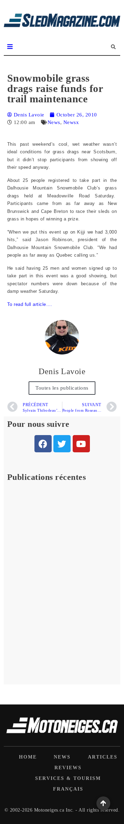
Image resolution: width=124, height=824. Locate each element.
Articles (102, 757)
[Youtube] (81, 443)
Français (68, 789)
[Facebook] (43, 443)
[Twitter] (62, 443)
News (54, 122)
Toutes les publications (62, 388)
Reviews (68, 767)
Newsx (71, 122)
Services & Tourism (68, 778)
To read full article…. (29, 304)
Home (28, 757)
